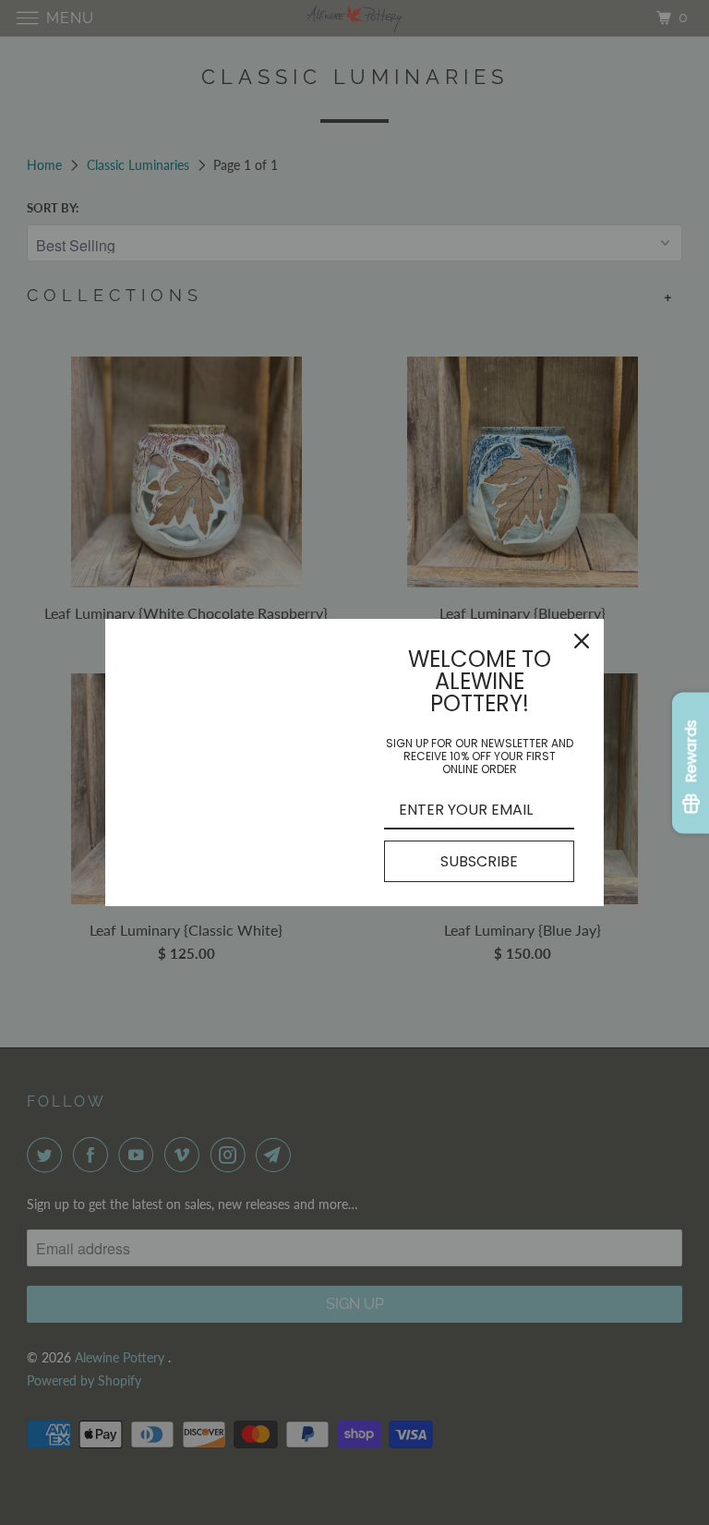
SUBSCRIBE (479, 861)
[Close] (581, 641)
